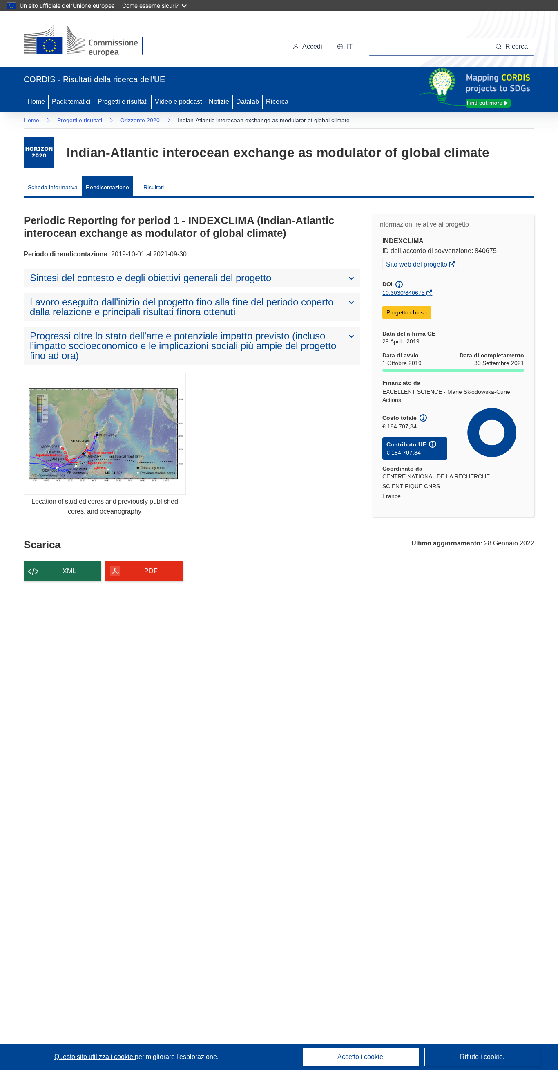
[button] (344, 47)
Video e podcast (178, 101)
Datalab (247, 101)
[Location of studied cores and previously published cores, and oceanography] (105, 433)
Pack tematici (71, 101)
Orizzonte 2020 (140, 120)
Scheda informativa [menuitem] (53, 187)
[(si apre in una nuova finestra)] (89, 41)
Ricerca (277, 101)
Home (36, 101)
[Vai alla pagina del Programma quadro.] (39, 152)
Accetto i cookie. (361, 1056)
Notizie (219, 101)
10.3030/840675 (403, 292)
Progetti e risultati (123, 101)
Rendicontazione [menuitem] (107, 187)
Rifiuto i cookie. (482, 1056)
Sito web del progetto (417, 265)
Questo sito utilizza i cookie (94, 1056)
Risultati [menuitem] (153, 187)
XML (69, 571)
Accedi (312, 46)
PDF (151, 571)
